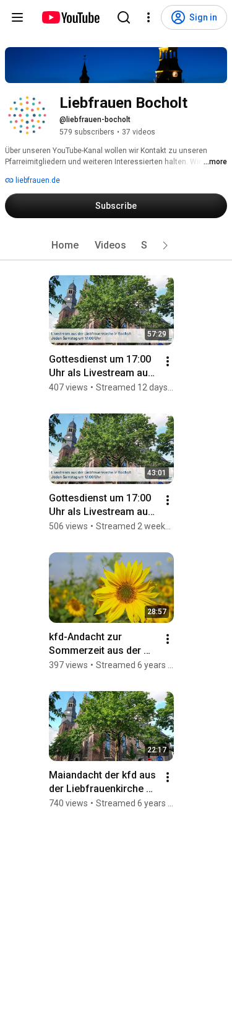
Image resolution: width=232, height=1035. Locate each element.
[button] (165, 245)
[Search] (123, 17)
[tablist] (116, 245)
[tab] (65, 245)
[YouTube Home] (70, 17)
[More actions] (167, 361)
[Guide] (17, 17)
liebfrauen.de (37, 180)
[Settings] (148, 17)
